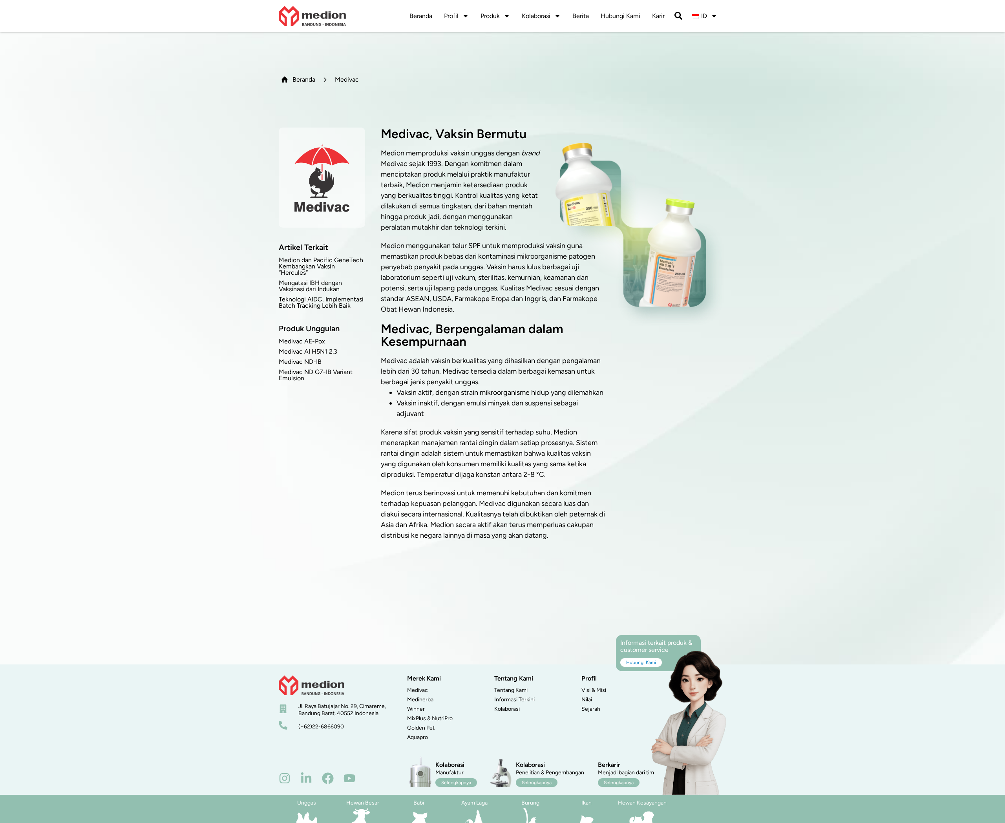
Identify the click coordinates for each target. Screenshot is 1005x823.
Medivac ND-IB (300, 361)
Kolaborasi (536, 16)
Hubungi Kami (620, 16)
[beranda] (311, 685)
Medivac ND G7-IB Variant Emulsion (316, 375)
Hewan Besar (362, 802)
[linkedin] (306, 778)
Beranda (420, 16)
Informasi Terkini (514, 699)
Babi (418, 802)
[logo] (312, 16)
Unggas (306, 802)
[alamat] (283, 708)
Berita (580, 16)
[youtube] (349, 778)
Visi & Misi (593, 690)
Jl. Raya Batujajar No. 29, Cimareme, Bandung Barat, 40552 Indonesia (342, 710)
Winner (416, 709)
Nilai (586, 699)
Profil (451, 16)
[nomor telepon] (283, 725)
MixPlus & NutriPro (430, 718)
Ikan (586, 802)
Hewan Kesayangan (642, 802)
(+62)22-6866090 (321, 726)
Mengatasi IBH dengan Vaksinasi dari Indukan (310, 286)
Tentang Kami (511, 690)
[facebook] (328, 778)
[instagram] (285, 778)
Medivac (417, 690)
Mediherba (420, 699)
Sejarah (590, 709)
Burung (530, 802)
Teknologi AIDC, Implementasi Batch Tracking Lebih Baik (321, 302)
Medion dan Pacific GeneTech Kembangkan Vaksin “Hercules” (321, 266)
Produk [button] (490, 16)
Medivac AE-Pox (302, 341)
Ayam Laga (474, 802)
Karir (658, 16)
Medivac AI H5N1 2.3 (308, 351)
